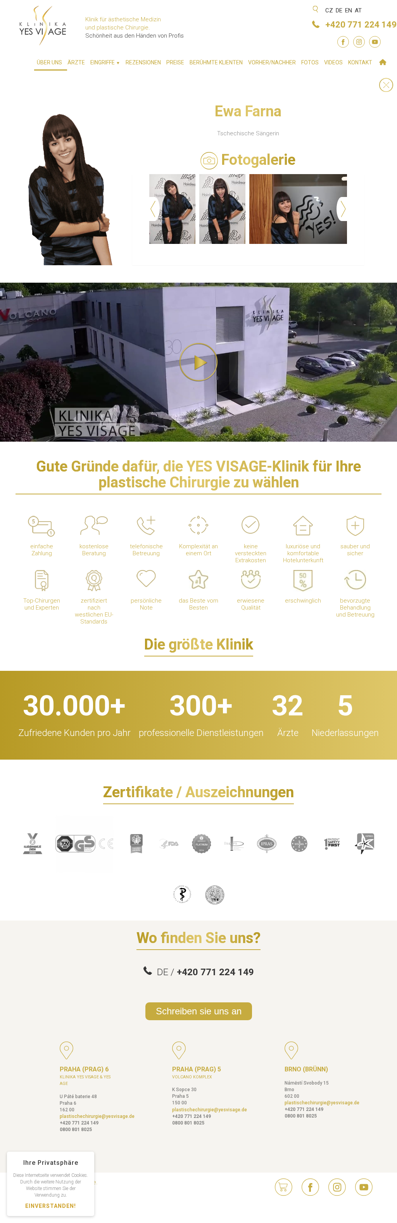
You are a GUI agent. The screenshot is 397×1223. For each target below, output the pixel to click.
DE (339, 10)
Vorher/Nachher (272, 62)
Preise (175, 62)
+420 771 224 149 (361, 24)
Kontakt (360, 62)
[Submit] (316, 10)
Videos (333, 62)
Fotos (310, 62)
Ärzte (76, 62)
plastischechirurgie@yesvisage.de (97, 1116)
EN (348, 10)
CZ (329, 10)
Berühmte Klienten (216, 62)
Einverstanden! (50, 1206)
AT (358, 10)
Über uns (49, 62)
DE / (203, 972)
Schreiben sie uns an (199, 1011)
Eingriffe (105, 62)
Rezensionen (143, 62)
